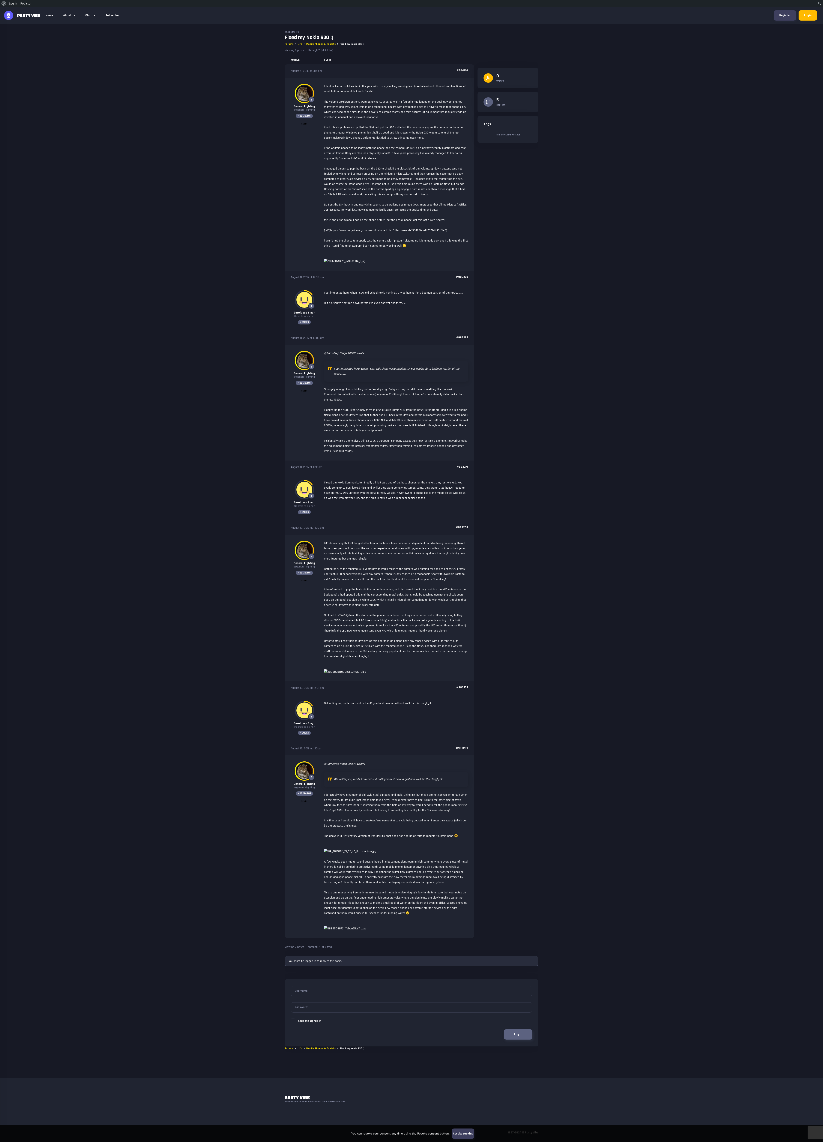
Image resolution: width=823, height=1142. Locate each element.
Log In (518, 1034)
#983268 (462, 527)
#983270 (462, 276)
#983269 (462, 748)
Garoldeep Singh (304, 313)
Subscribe (112, 15)
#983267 (462, 337)
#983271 (462, 466)
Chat (88, 15)
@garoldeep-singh (304, 316)
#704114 (462, 70)
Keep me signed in (309, 1021)
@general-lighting (304, 109)
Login (807, 15)
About (67, 15)
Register (784, 15)
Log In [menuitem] (13, 3)
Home (49, 15)
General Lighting (304, 106)
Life (299, 44)
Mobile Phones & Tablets (321, 44)
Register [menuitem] (26, 3)
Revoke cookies (463, 1134)
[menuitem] (4, 3)
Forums (289, 44)
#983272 (462, 687)
